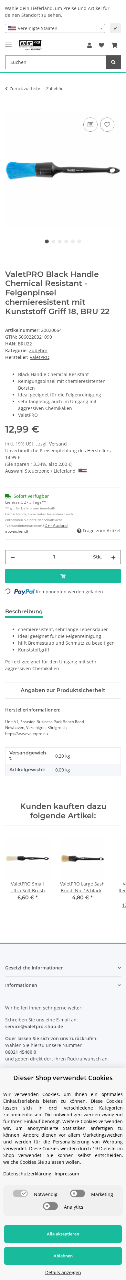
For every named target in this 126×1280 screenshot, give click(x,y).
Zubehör (38, 350)
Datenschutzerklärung (27, 1174)
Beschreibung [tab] (24, 612)
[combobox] (55, 28)
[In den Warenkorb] (10, 108)
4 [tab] (66, 241)
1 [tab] (47, 241)
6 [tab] (79, 241)
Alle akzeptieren (63, 1234)
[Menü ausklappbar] (8, 42)
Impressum (67, 1174)
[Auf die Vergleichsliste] (90, 125)
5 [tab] (73, 241)
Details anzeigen (63, 1272)
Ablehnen (63, 1256)
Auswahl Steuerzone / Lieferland (41, 471)
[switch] (20, 1193)
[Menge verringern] (12, 557)
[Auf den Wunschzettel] (107, 125)
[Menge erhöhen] (113, 557)
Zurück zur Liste (25, 88)
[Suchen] (113, 62)
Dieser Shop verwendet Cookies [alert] (63, 1077)
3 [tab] (60, 241)
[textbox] (55, 28)
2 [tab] (53, 241)
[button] (89, 45)
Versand (58, 444)
